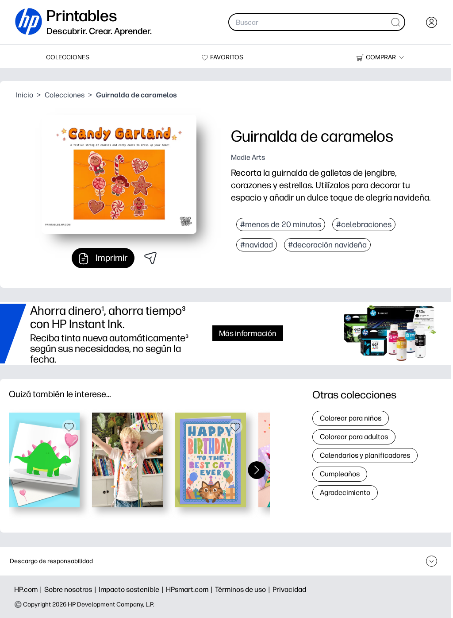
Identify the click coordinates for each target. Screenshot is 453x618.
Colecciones (64, 95)
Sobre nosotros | (71, 589)
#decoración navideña (327, 245)
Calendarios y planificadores (365, 455)
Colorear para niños (350, 418)
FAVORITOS (226, 57)
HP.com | (29, 589)
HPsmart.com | (190, 589)
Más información (247, 333)
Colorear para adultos (354, 437)
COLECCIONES (67, 57)
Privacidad (289, 589)
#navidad (256, 245)
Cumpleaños (340, 474)
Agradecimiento (345, 492)
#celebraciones (364, 224)
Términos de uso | (244, 589)
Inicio (24, 95)
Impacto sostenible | (132, 589)
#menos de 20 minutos (280, 224)
